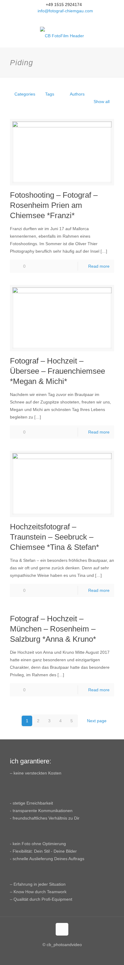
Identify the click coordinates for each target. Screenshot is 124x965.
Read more (99, 266)
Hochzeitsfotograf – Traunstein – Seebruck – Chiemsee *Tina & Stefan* (54, 537)
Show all (102, 101)
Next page (97, 720)
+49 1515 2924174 (64, 4)
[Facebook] (54, 18)
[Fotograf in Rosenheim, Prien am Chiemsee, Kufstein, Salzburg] (62, 35)
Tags (49, 94)
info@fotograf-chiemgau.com (65, 10)
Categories (24, 94)
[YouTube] (62, 18)
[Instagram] (70, 18)
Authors (77, 94)
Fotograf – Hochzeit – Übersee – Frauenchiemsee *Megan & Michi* (57, 371)
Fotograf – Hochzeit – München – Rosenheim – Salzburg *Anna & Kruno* (53, 629)
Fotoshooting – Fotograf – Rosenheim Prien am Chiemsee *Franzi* (54, 205)
